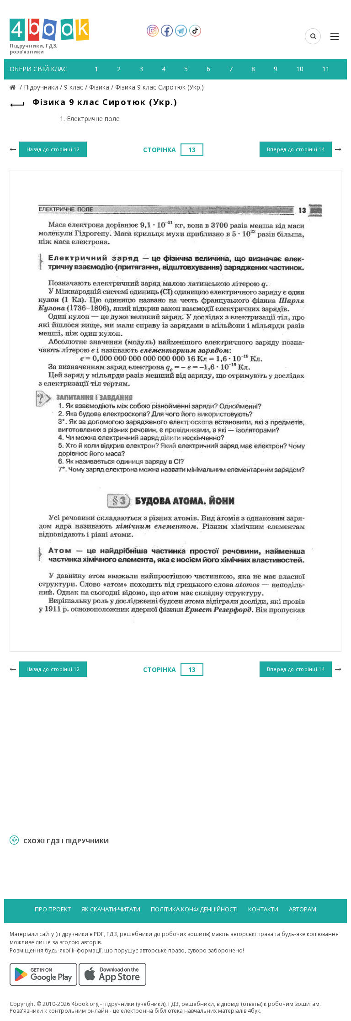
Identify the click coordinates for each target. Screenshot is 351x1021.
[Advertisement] (175, 755)
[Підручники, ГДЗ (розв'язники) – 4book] (14, 87)
